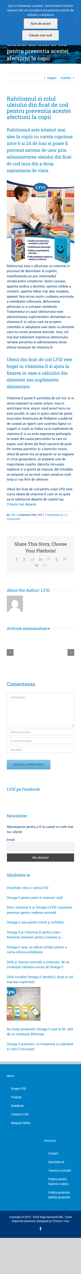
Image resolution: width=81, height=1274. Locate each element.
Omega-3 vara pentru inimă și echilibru (35, 922)
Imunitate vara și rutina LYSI (27, 888)
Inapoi (51, 78)
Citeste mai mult (40, 35)
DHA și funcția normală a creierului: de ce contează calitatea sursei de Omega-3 (38, 964)
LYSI (12, 515)
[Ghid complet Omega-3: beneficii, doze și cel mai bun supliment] (23, 1004)
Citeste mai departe (21, 504)
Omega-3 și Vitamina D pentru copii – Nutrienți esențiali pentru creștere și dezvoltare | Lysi (35, 935)
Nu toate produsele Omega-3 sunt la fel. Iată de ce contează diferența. (40, 1031)
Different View (60, 1221)
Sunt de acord (41, 23)
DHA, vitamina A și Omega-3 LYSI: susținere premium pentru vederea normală (39, 910)
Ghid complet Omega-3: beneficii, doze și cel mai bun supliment (40, 979)
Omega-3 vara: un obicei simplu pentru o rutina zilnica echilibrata (37, 949)
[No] (75, 22)
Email (10, 840)
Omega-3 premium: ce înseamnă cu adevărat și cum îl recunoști (40, 1046)
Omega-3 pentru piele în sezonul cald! (35, 898)
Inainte (66, 78)
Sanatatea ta (55, 515)
